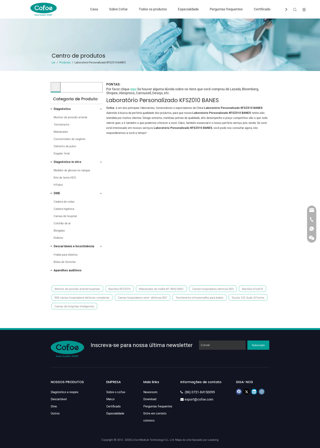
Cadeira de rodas (64, 201)
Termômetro (61, 124)
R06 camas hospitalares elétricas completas (82, 297)
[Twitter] (246, 392)
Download (149, 399)
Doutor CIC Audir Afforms (248, 297)
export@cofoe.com (196, 399)
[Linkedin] (254, 392)
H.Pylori (58, 184)
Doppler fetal (62, 153)
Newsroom (150, 392)
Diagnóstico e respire (64, 392)
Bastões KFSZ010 (120, 289)
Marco (110, 399)
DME (57, 193)
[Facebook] (239, 392)
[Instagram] (262, 392)
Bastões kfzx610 (252, 289)
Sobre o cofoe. (116, 392)
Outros (55, 413)
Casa (94, 9)
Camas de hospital (65, 216)
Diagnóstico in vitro (67, 162)
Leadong (213, 440)
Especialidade (188, 9)
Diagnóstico (62, 109)
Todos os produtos (153, 9)
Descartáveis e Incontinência (74, 246)
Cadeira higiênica (64, 209)
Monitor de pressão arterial (70, 117)
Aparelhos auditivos (67, 270)
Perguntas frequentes (226, 9)
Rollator (58, 237)
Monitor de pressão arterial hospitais (77, 289)
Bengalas (59, 230)
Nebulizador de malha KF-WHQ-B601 (161, 289)
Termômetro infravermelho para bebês (199, 297)
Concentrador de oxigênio (69, 139)
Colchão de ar (62, 223)
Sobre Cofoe (118, 9)
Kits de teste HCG (65, 177)
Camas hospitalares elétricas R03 (213, 289)
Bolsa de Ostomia (65, 262)
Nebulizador (61, 131)
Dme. (54, 406)
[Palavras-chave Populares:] (55, 87)
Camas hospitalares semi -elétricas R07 (142, 297)
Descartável (59, 399)
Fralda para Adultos (66, 254)
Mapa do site (183, 440)
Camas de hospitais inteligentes (74, 306)
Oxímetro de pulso (65, 146)
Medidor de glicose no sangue (72, 170)
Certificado (262, 9)
